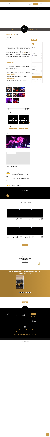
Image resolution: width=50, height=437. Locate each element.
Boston (22, 329)
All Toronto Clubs (24, 8)
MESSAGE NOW (34, 39)
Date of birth (33, 52)
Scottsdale (28, 334)
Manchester (34, 331)
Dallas (33, 329)
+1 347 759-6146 (33, 321)
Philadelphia (15, 334)
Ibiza (18, 331)
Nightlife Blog (37, 8)
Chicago (27, 329)
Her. (7, 315)
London (25, 331)
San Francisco (25, 334)
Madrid (31, 331)
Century (8, 313)
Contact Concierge (21, 292)
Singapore (32, 334)
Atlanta (15, 329)
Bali (16, 329)
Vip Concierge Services (24, 314)
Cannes (24, 329)
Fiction (13, 314)
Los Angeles (28, 331)
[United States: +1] (33, 55)
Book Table (13, 128)
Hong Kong (15, 331)
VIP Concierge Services (31, 8)
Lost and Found (15, 315)
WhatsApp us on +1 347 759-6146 (37, 81)
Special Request (33, 69)
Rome (18, 334)
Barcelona (19, 329)
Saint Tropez (21, 334)
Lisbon (23, 331)
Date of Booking (34, 65)
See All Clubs (25, 244)
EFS (7, 314)
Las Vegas (20, 331)
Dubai (35, 329)
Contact (41, 8)
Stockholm (35, 334)
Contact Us (23, 316)
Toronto (11, 8)
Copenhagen (30, 329)
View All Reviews (25, 302)
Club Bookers (8, 34)
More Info (25, 261)
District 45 (14, 313)
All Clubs (14, 34)
